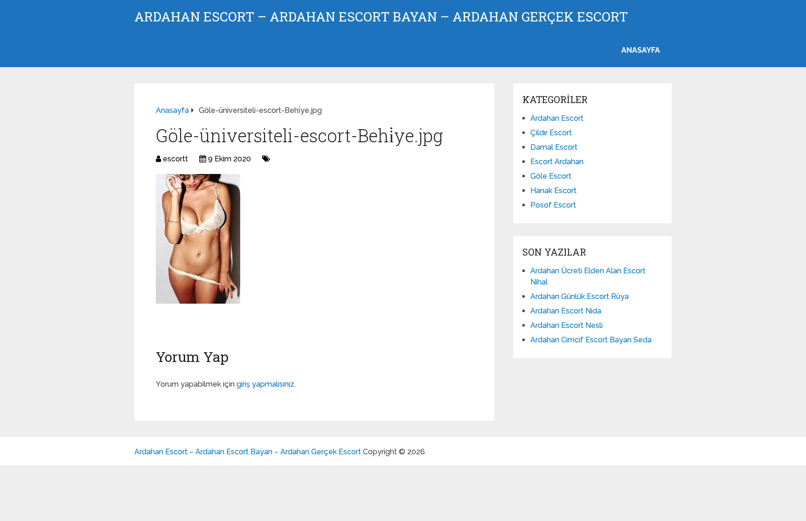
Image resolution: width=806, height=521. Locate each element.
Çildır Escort (551, 132)
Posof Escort (553, 205)
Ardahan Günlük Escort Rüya (579, 296)
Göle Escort (550, 176)
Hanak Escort (553, 190)
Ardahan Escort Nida (565, 310)
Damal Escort (553, 147)
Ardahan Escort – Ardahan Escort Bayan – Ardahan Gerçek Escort (381, 16)
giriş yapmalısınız (265, 384)
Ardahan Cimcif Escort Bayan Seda (591, 339)
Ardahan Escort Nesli (566, 325)
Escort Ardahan (557, 161)
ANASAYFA (640, 50)
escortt (175, 158)
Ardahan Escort (557, 118)
